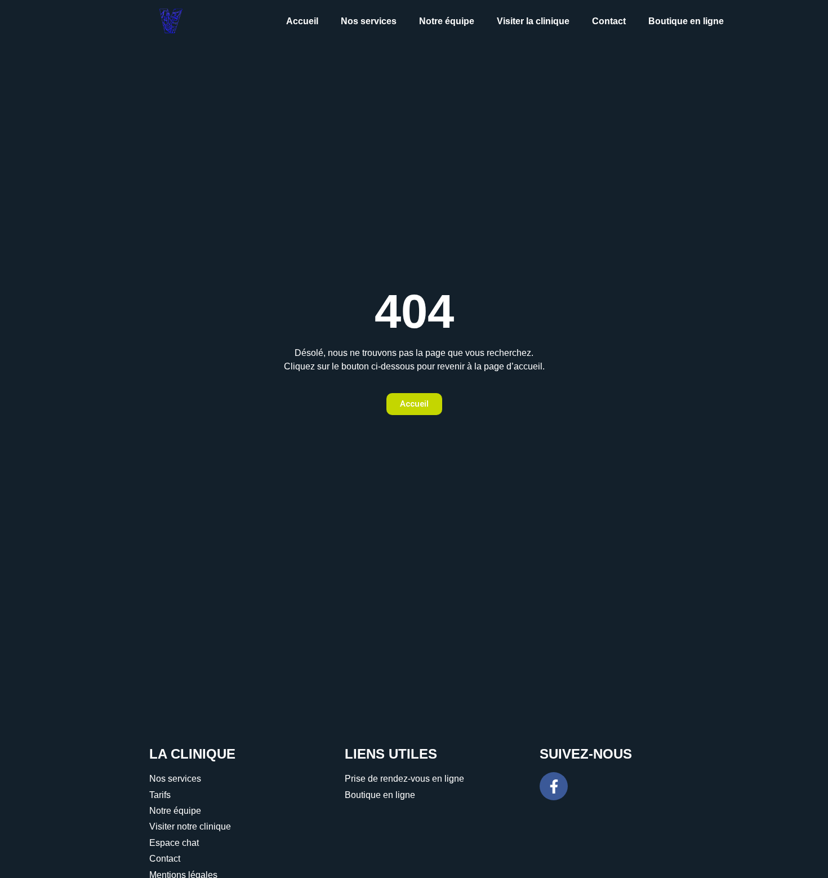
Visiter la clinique (533, 21)
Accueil (302, 21)
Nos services (369, 21)
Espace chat (174, 843)
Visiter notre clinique (190, 826)
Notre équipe (446, 21)
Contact (609, 21)
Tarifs (160, 795)
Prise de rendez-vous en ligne (404, 778)
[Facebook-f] (554, 786)
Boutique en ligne (686, 21)
